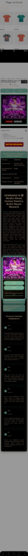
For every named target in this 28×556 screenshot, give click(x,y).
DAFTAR (14, 287)
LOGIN (14, 283)
